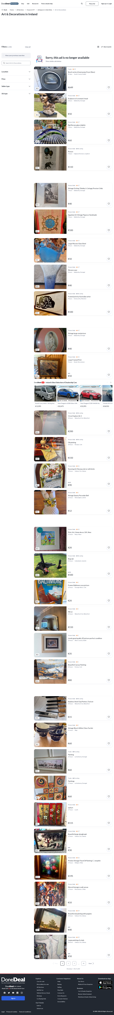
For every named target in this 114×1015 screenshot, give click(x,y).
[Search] (4, 63)
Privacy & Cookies (11, 1011)
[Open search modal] (82, 4)
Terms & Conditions (25, 1011)
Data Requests (62, 996)
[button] (47, 3)
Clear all (27, 47)
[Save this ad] (109, 87)
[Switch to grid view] (98, 47)
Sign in (13, 998)
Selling (59, 987)
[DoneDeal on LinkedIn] (17, 993)
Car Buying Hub (41, 998)
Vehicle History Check (43, 993)
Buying (59, 984)
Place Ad (92, 4)
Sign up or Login (106, 3)
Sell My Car (40, 990)
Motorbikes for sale (43, 984)
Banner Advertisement (85, 994)
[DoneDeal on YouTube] (13, 993)
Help (58, 981)
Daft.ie (39, 1005)
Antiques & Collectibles (45, 10)
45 (83, 963)
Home (12, 10)
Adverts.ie (40, 1008)
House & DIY (31, 10)
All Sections (20, 10)
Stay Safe (60, 990)
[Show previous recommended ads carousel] (107, 382)
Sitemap (39, 996)
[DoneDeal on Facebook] (5, 993)
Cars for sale (40, 981)
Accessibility (61, 1001)
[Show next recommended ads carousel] (110, 382)
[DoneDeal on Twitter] (9, 993)
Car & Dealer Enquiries (85, 991)
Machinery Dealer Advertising (87, 997)
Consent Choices (62, 998)
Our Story (81, 981)
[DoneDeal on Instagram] (22, 993)
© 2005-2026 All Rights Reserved (103, 1011)
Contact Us (60, 993)
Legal (3, 1011)
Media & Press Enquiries (85, 984)
